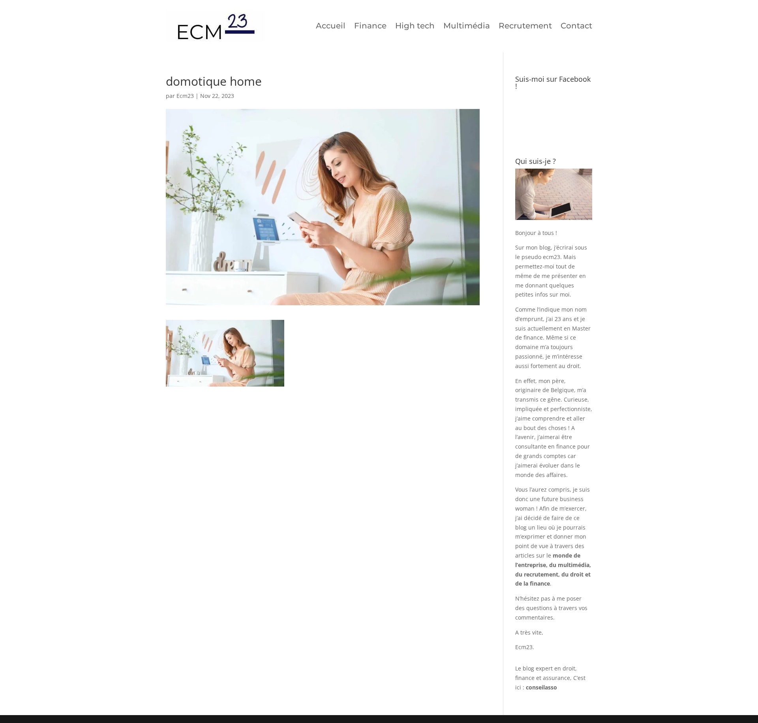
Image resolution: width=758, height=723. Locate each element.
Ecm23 (185, 96)
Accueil (330, 25)
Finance (370, 25)
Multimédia (466, 25)
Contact (576, 25)
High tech (415, 25)
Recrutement (525, 25)
